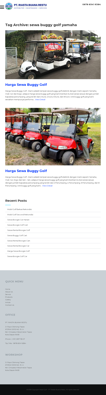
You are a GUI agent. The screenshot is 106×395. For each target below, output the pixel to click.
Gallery (8, 300)
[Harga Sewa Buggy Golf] (53, 81)
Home (7, 289)
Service (8, 294)
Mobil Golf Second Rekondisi (20, 214)
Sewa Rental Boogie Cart (18, 241)
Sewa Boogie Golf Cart (17, 225)
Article (7, 302)
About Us (9, 292)
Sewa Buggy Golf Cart (17, 235)
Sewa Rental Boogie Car (18, 246)
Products (8, 297)
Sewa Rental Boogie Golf (18, 230)
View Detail (40, 99)
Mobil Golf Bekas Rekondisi (19, 209)
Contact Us (9, 305)
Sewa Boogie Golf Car (17, 256)
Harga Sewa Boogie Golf (18, 251)
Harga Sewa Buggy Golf (26, 85)
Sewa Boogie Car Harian (18, 220)
